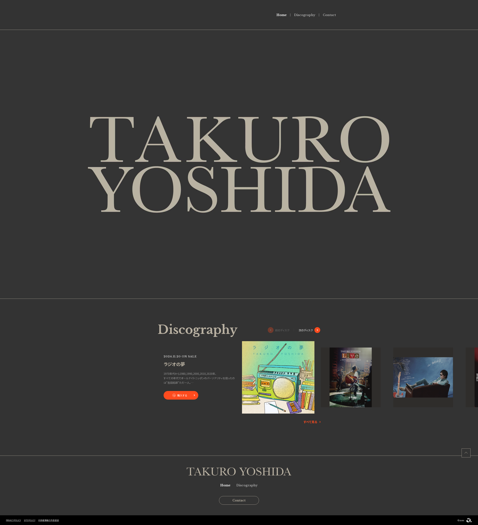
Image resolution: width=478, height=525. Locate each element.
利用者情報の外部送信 (48, 520)
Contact (329, 15)
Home (282, 15)
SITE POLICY (29, 520)
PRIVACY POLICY (13, 520)
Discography (304, 15)
